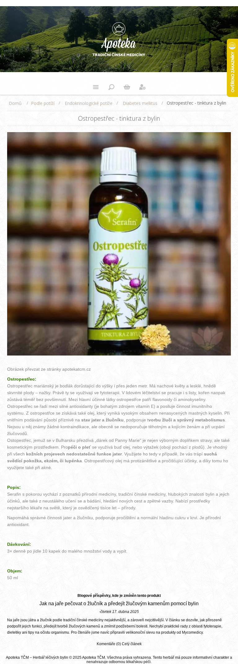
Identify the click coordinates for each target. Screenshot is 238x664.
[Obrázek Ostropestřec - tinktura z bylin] (119, 354)
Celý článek (132, 644)
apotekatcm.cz (76, 369)
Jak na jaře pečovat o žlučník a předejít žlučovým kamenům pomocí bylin (119, 603)
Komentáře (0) (109, 644)
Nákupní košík (126, 87)
